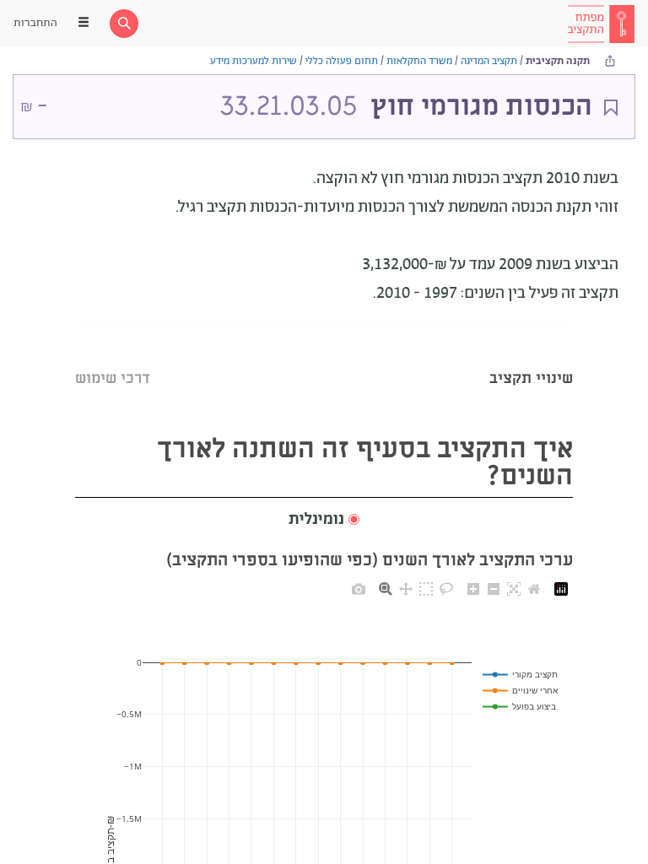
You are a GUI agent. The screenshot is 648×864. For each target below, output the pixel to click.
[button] (324, 520)
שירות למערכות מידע (253, 61)
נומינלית (316, 520)
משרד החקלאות (419, 61)
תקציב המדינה (489, 61)
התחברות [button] (35, 23)
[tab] (531, 357)
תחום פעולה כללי (341, 61)
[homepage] (600, 24)
